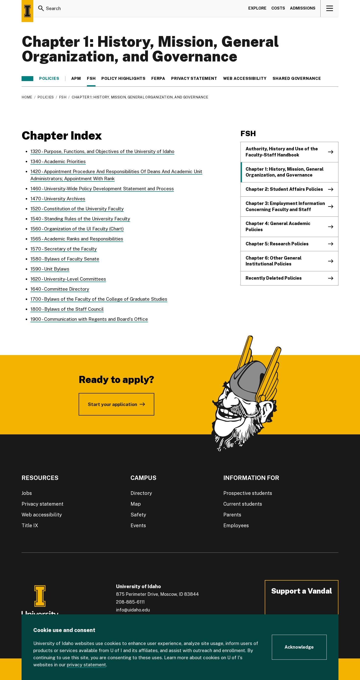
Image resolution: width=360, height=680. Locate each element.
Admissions (302, 8)
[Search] (41, 8)
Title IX (30, 525)
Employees (236, 525)
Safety (138, 515)
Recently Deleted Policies (274, 278)
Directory (141, 493)
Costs (278, 8)
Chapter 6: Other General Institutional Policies (273, 261)
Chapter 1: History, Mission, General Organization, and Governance (285, 172)
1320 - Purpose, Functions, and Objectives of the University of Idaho (102, 151)
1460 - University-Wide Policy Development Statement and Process (102, 188)
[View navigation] (329, 8)
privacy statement (86, 664)
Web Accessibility (245, 79)
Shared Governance (297, 79)
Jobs (27, 493)
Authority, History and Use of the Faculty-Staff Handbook (282, 151)
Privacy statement (194, 79)
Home (27, 97)
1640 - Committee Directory (59, 289)
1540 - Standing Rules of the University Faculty (80, 218)
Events (138, 525)
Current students (242, 504)
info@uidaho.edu (133, 609)
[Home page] (27, 11)
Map (136, 504)
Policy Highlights (123, 79)
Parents (232, 515)
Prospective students (247, 493)
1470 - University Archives (57, 198)
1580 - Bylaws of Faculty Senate (64, 259)
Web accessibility (42, 515)
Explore (257, 8)
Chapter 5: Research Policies (277, 243)
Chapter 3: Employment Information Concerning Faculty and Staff (285, 206)
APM (76, 79)
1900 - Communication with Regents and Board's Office (89, 319)
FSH (91, 79)
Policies (49, 79)
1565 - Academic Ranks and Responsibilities (76, 238)
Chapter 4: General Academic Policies (278, 226)
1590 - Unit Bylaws (49, 269)
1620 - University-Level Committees (68, 279)
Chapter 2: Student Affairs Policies (284, 189)
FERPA (158, 79)
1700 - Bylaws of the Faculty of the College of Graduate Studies (98, 299)
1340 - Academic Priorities (58, 161)
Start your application (112, 404)
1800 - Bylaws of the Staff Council (67, 309)
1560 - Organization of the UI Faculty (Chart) (77, 228)
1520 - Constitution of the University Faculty (77, 208)
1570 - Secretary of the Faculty (63, 248)
